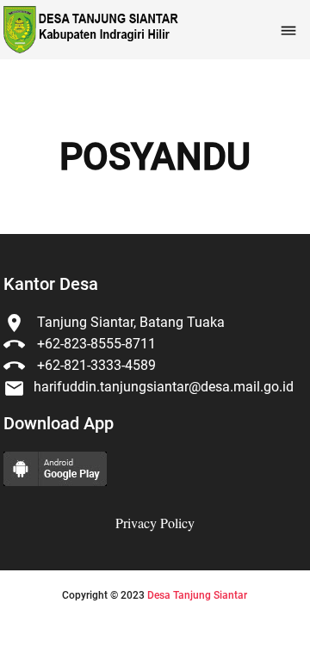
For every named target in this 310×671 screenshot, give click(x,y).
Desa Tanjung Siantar (197, 595)
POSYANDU (155, 157)
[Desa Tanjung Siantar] (89, 30)
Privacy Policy (155, 523)
